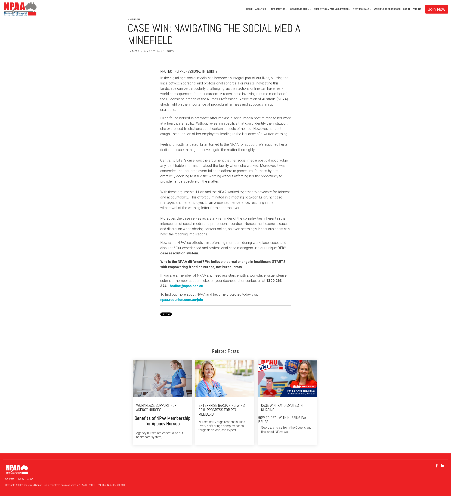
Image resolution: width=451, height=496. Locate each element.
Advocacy (202, 58)
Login (406, 9)
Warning (250, 58)
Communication (299, 9)
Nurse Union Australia (180, 58)
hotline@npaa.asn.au (186, 286)
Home (249, 9)
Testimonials (361, 9)
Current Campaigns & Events (331, 9)
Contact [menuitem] (9, 479)
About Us (260, 9)
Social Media (234, 58)
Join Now (436, 9)
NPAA (136, 51)
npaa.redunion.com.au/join (181, 300)
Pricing (416, 9)
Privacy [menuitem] (20, 479)
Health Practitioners (151, 58)
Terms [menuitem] (29, 479)
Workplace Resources (387, 9)
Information (278, 9)
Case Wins (217, 58)
